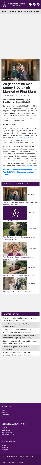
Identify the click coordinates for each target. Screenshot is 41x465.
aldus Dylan (7, 161)
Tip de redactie (6, 417)
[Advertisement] (20, 35)
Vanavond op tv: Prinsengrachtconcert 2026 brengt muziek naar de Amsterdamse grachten (20, 331)
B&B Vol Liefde (16, 11)
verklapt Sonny (31, 166)
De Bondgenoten (31, 11)
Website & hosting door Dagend (12, 462)
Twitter (3, 445)
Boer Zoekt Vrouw (7, 432)
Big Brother (5, 428)
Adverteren (5, 414)
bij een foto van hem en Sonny (24, 138)
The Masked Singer (7, 434)
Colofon (4, 410)
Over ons (4, 412)
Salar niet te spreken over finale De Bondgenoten (16, 348)
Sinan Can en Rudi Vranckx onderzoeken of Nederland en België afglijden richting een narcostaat (19, 337)
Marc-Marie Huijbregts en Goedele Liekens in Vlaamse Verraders (20, 325)
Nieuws (4, 11)
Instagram (4, 450)
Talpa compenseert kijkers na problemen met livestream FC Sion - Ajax (20, 342)
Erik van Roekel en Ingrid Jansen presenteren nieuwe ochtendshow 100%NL (20, 319)
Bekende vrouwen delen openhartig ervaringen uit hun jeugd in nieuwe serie (18, 354)
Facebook (4, 447)
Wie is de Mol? (6, 430)
